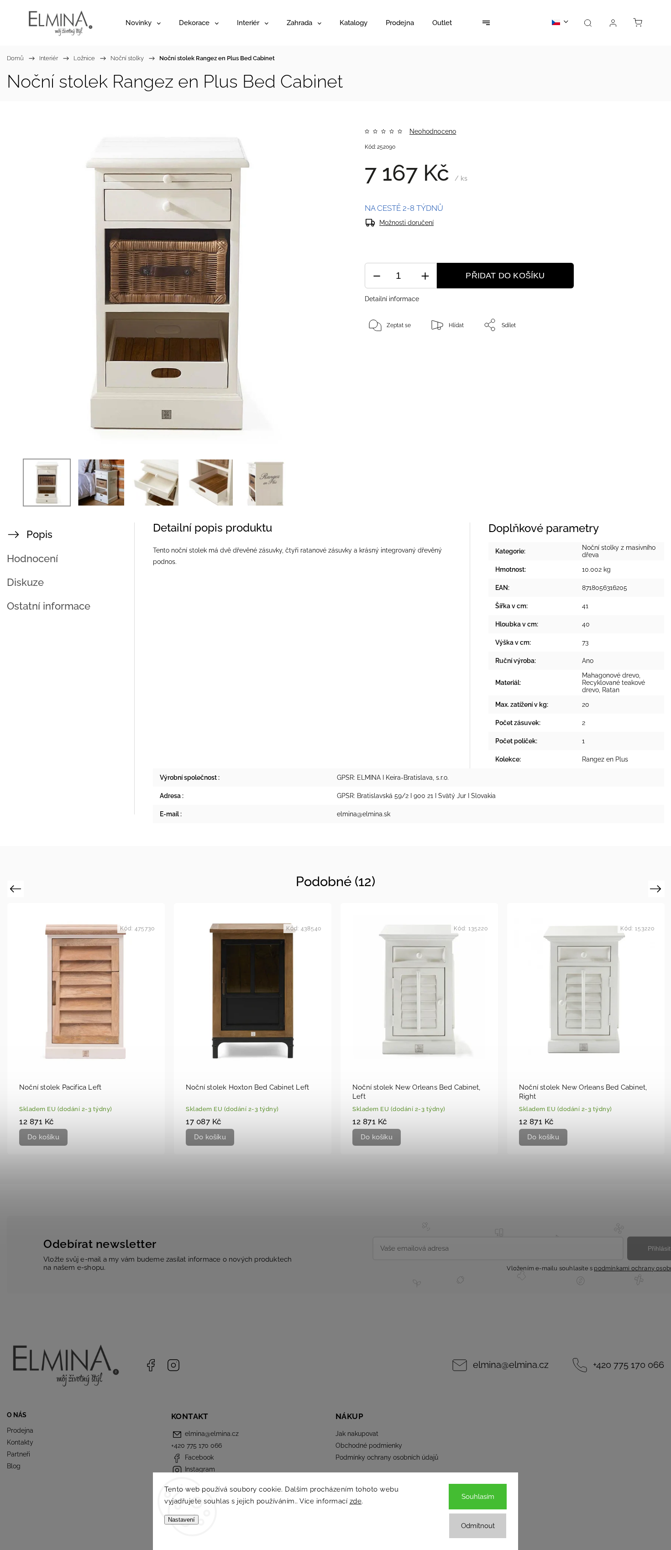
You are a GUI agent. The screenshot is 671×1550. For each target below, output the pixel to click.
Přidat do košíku (505, 275)
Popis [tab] (39, 534)
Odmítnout (478, 1526)
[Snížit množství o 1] (376, 276)
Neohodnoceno (432, 131)
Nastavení (181, 1519)
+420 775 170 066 (628, 1365)
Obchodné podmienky (369, 1445)
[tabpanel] (86, 1028)
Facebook (150, 1365)
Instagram (173, 1365)
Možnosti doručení (406, 222)
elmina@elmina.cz (511, 1365)
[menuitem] (143, 23)
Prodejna (20, 1430)
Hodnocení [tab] (32, 558)
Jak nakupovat (357, 1433)
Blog (14, 1466)
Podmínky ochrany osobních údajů (387, 1457)
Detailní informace (392, 299)
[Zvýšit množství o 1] (425, 276)
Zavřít (620, 355)
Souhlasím (477, 1497)
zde (356, 1501)
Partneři (18, 1454)
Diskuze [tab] (25, 582)
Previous (16, 888)
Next (657, 888)
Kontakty (20, 1442)
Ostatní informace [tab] (48, 606)
